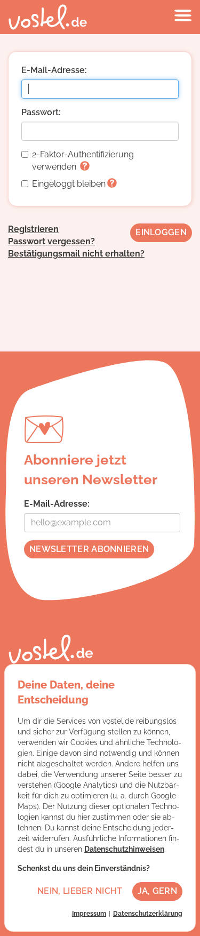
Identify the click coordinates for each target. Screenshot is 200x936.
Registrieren (33, 229)
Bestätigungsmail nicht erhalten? (76, 254)
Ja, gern (157, 891)
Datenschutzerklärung (147, 913)
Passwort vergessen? (51, 241)
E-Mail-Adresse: (54, 70)
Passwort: (41, 112)
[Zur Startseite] (48, 17)
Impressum (89, 913)
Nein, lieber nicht (79, 891)
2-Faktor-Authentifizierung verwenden (83, 160)
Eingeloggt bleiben (69, 184)
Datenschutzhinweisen (124, 849)
